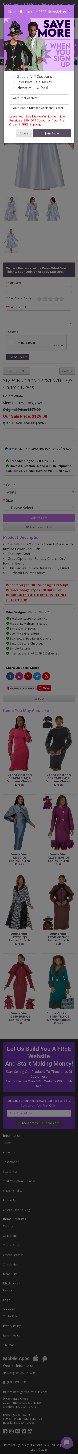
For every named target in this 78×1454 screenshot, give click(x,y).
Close (24, 133)
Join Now (52, 133)
